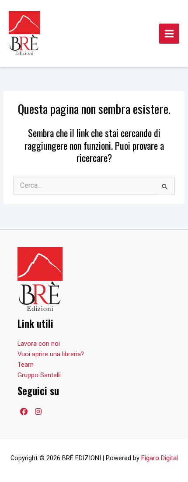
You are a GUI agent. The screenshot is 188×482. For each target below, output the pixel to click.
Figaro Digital (159, 458)
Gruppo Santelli (39, 375)
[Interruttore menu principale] (169, 34)
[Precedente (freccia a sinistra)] (15, 241)
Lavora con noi (38, 344)
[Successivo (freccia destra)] (172, 241)
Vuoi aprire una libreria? (50, 354)
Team (25, 364)
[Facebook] (24, 411)
